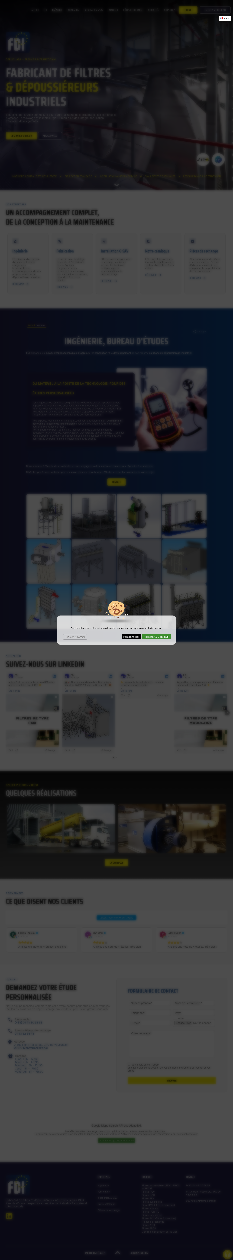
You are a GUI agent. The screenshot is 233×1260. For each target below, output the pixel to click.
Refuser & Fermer (75, 636)
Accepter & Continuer (156, 636)
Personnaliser (131, 636)
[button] (224, 18)
